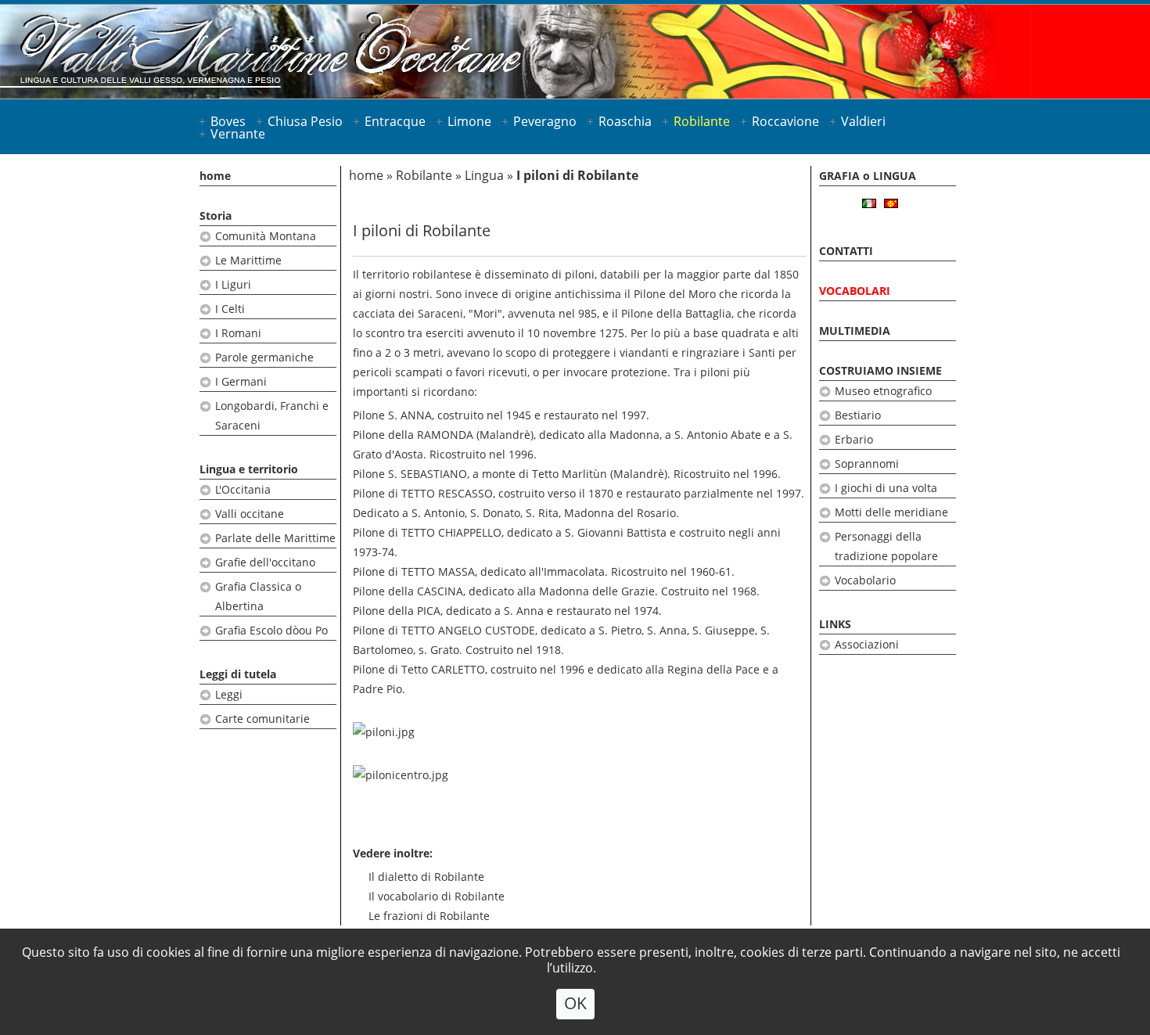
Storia (215, 215)
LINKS (835, 623)
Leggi (229, 694)
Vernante (237, 133)
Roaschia (625, 121)
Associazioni (867, 644)
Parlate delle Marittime (275, 537)
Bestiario (858, 415)
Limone (469, 121)
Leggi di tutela (237, 674)
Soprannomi (867, 463)
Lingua (484, 175)
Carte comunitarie (262, 718)
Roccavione (785, 121)
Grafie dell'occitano (265, 562)
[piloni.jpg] (384, 732)
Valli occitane (249, 513)
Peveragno (545, 121)
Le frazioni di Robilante (429, 915)
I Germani (241, 381)
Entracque (395, 121)
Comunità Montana (265, 235)
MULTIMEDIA (854, 330)
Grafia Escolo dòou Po (271, 630)
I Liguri (233, 284)
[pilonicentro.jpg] (400, 775)
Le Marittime (248, 260)
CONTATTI (846, 250)
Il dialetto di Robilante (426, 876)
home (215, 175)
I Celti (230, 308)
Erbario (854, 439)
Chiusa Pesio (305, 121)
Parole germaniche (264, 357)
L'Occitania (243, 489)
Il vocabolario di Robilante (436, 896)
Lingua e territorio (248, 469)
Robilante (702, 121)
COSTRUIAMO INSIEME (880, 370)
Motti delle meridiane (891, 512)
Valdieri (863, 121)
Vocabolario (865, 580)
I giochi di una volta (886, 487)
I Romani (238, 332)
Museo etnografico (883, 390)
